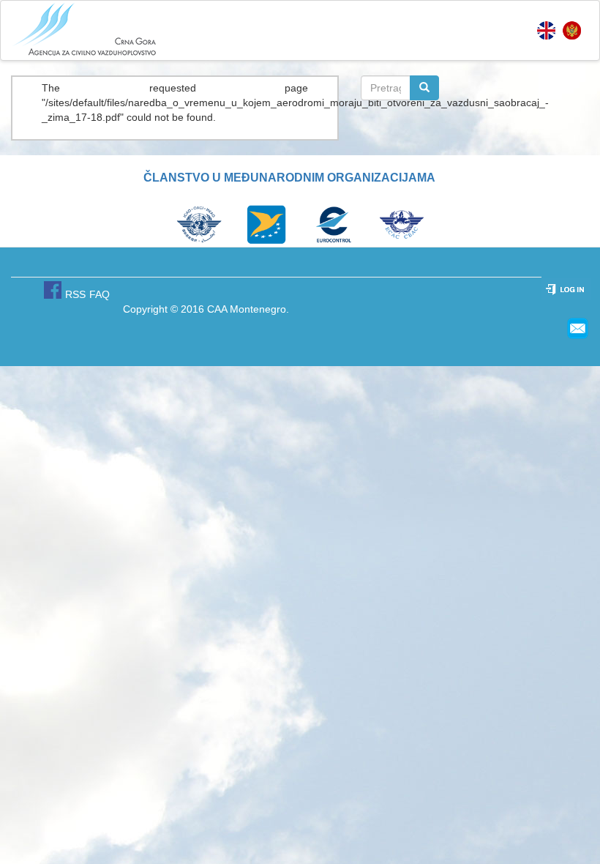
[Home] (85, 30)
